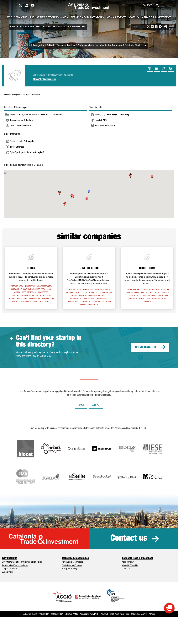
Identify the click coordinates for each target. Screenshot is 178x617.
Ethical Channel (71, 614)
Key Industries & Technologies (72, 562)
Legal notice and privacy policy (36, 614)
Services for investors (87, 17)
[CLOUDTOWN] (147, 278)
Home (12, 27)
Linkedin (157, 68)
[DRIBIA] (31, 278)
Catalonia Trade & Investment (150, 17)
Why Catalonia (17, 17)
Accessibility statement (89, 614)
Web (150, 68)
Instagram (164, 68)
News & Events (117, 17)
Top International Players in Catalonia (15, 565)
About (81, 405)
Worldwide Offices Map (130, 565)
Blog (171, 68)
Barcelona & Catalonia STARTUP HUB (34, 27)
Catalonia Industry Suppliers (72, 565)
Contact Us (126, 569)
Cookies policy (57, 614)
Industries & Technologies (49, 17)
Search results (60, 27)
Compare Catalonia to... (10, 569)
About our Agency (128, 562)
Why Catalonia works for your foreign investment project (22, 562)
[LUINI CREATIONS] (89, 278)
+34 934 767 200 (148, 614)
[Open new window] (169, 608)
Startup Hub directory (69, 569)
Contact (147, 5)
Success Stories (7, 572)
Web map (104, 614)
